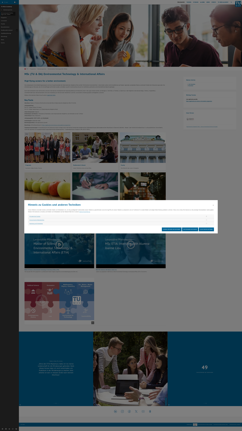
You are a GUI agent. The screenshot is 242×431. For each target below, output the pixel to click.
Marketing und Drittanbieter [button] (36, 223)
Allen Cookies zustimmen (206, 229)
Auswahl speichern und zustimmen (171, 229)
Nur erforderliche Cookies (190, 229)
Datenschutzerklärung (84, 211)
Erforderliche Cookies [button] (34, 216)
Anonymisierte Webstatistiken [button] (36, 220)
